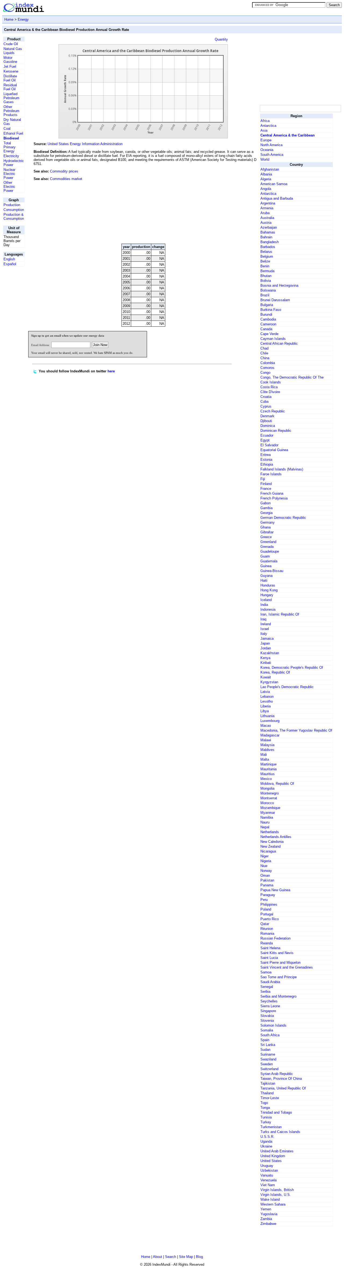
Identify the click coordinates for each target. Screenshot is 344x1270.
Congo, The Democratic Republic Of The (292, 377)
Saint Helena (270, 948)
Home (8, 19)
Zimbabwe (268, 1224)
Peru (264, 900)
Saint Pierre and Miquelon (280, 962)
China (264, 358)
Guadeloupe (269, 551)
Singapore (268, 1011)
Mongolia (267, 788)
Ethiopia (266, 464)
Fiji (262, 479)
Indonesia (267, 609)
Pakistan (267, 880)
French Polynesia (274, 498)
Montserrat (268, 798)
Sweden (266, 1064)
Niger (264, 856)
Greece (266, 537)
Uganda (266, 1141)
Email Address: (40, 345)
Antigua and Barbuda (276, 198)
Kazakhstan (269, 653)
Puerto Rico (269, 919)
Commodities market (66, 179)
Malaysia (267, 745)
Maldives (267, 750)
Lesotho (266, 701)
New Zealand (270, 846)
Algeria (265, 179)
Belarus (266, 252)
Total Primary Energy (9, 147)
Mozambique (270, 808)
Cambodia (268, 319)
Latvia (265, 692)
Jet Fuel (9, 66)
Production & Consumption (13, 217)
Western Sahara (272, 1204)
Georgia (266, 513)
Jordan (265, 648)
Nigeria (265, 861)
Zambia (266, 1219)
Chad (264, 348)
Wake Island (270, 1199)
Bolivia (265, 281)
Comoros (267, 368)
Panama (266, 885)
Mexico (266, 779)
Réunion (266, 929)
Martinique (268, 764)
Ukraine (266, 1146)
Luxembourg (270, 721)
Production (11, 205)
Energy (23, 19)
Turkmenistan (271, 1127)
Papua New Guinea (275, 890)
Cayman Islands (273, 339)
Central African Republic (279, 343)
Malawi (265, 740)
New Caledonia (272, 842)
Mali (263, 755)
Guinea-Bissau (271, 571)
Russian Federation (275, 938)
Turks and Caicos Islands (280, 1132)
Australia (267, 218)
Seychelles (269, 1001)
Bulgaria (266, 305)
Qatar (264, 924)
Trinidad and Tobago (276, 1112)
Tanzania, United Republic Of (283, 1088)
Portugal (266, 914)
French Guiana (271, 493)
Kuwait (265, 677)
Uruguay (266, 1166)
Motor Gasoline (10, 60)
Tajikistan (267, 1083)
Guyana (266, 576)
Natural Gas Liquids (12, 51)
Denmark (267, 416)
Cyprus (265, 406)
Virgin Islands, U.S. (275, 1195)
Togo (264, 1103)
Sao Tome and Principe (278, 977)
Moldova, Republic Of (277, 784)
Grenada (267, 547)
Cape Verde (269, 334)
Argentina (267, 203)
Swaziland (268, 1059)
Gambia (266, 508)
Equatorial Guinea (274, 450)
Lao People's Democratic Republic (287, 687)
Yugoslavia (268, 1214)
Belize (265, 261)
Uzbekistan (269, 1170)
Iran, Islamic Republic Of (279, 614)
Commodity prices (64, 171)
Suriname (267, 1054)
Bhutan (265, 276)
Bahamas (267, 232)
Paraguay (267, 895)
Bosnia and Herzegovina (279, 285)
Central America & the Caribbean (287, 135)
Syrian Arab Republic (276, 1074)
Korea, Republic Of (275, 672)
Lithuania (267, 716)
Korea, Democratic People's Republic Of (291, 667)
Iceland (266, 600)
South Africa (270, 1035)
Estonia (266, 460)
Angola (265, 189)
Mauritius (267, 774)
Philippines (268, 904)
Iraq (263, 619)
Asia (263, 130)
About (157, 1257)
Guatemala (268, 561)
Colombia (267, 363)
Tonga (265, 1108)
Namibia (266, 817)
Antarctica (268, 126)
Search (170, 1257)
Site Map (186, 1257)
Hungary (266, 595)
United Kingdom (272, 1156)
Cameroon (268, 324)
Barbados (267, 247)
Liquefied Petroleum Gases (11, 98)
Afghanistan (269, 169)
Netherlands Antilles (275, 837)
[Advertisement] (218, 202)
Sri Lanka (267, 1045)
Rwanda (266, 943)
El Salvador (269, 445)
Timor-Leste (269, 1098)
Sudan (265, 1050)
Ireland (265, 624)
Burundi (266, 314)
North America (271, 145)
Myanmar (267, 813)
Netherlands (269, 832)
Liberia (265, 706)
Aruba (265, 213)
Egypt (265, 440)
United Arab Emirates (276, 1151)
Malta (264, 759)
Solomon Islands (273, 1025)
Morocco (267, 803)
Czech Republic (272, 411)
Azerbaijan (268, 227)
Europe (265, 140)
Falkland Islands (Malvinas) (281, 469)
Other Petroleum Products (11, 111)
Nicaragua (268, 851)
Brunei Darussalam (275, 300)
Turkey (265, 1122)
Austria (265, 223)
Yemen (265, 1209)
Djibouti (266, 421)
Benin (264, 266)
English (9, 259)
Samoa (265, 972)
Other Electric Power (9, 187)
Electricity (11, 156)
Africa (265, 121)
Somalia (266, 1030)
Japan (265, 643)
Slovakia (267, 1016)
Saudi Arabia (270, 982)
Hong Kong (269, 590)
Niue (263, 866)
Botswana (268, 290)
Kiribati (265, 663)
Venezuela (268, 1180)
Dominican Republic (275, 431)
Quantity (221, 39)
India (264, 605)
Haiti (263, 580)
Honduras (267, 585)
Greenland (268, 542)
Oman (265, 875)
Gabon (265, 503)
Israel (264, 629)
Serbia (265, 992)
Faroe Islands (271, 474)
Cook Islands (270, 382)
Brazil (264, 295)
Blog (199, 1257)
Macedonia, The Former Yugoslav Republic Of (296, 730)
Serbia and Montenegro (278, 996)
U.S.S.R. (267, 1137)
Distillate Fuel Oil (10, 78)
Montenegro (269, 793)
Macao (265, 726)
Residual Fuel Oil (10, 87)
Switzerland (269, 1069)
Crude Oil (10, 44)
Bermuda (267, 271)
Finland (266, 484)
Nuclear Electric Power (9, 174)
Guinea (265, 566)
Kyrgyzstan (269, 682)
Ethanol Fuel (13, 133)
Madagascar (270, 735)
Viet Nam (267, 1185)
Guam (265, 556)
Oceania (266, 150)
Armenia (266, 208)
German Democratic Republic (283, 518)
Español (9, 264)
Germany (267, 522)
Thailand (267, 1093)
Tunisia (266, 1117)
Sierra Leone (270, 1006)
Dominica (267, 426)
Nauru (265, 822)
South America (271, 155)
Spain (264, 1040)
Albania (266, 174)
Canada (266, 329)
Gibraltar (267, 532)
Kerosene (10, 71)
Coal (6, 129)
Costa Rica (269, 387)
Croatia (265, 397)
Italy (263, 634)
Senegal (266, 987)
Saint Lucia (269, 958)
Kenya (265, 658)
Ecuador (266, 435)
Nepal (264, 827)
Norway (266, 871)
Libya (264, 711)
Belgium (266, 256)
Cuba (264, 402)
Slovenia (267, 1021)
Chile (264, 353)
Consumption (13, 210)
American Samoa (273, 184)
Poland (265, 909)
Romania (267, 933)
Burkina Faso (270, 310)
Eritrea (265, 455)
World (264, 159)
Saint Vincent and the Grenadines (286, 967)
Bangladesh (269, 242)
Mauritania (268, 769)
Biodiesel (11, 138)
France (265, 489)
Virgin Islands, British (277, 1190)
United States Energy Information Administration (85, 144)
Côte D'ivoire (270, 392)
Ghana (265, 527)
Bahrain (266, 237)
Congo (265, 372)
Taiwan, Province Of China (281, 1079)
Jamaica (267, 638)
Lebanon (267, 697)
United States (271, 1161)
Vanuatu (266, 1175)
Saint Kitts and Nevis (276, 953)
